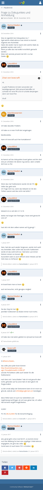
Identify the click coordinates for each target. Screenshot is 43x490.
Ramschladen (8, 18)
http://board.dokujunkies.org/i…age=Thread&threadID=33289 (12, 369)
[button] (3, 3)
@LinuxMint (10, 414)
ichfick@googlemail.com (24, 391)
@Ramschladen (8, 361)
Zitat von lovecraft (11, 77)
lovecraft (22, 419)
